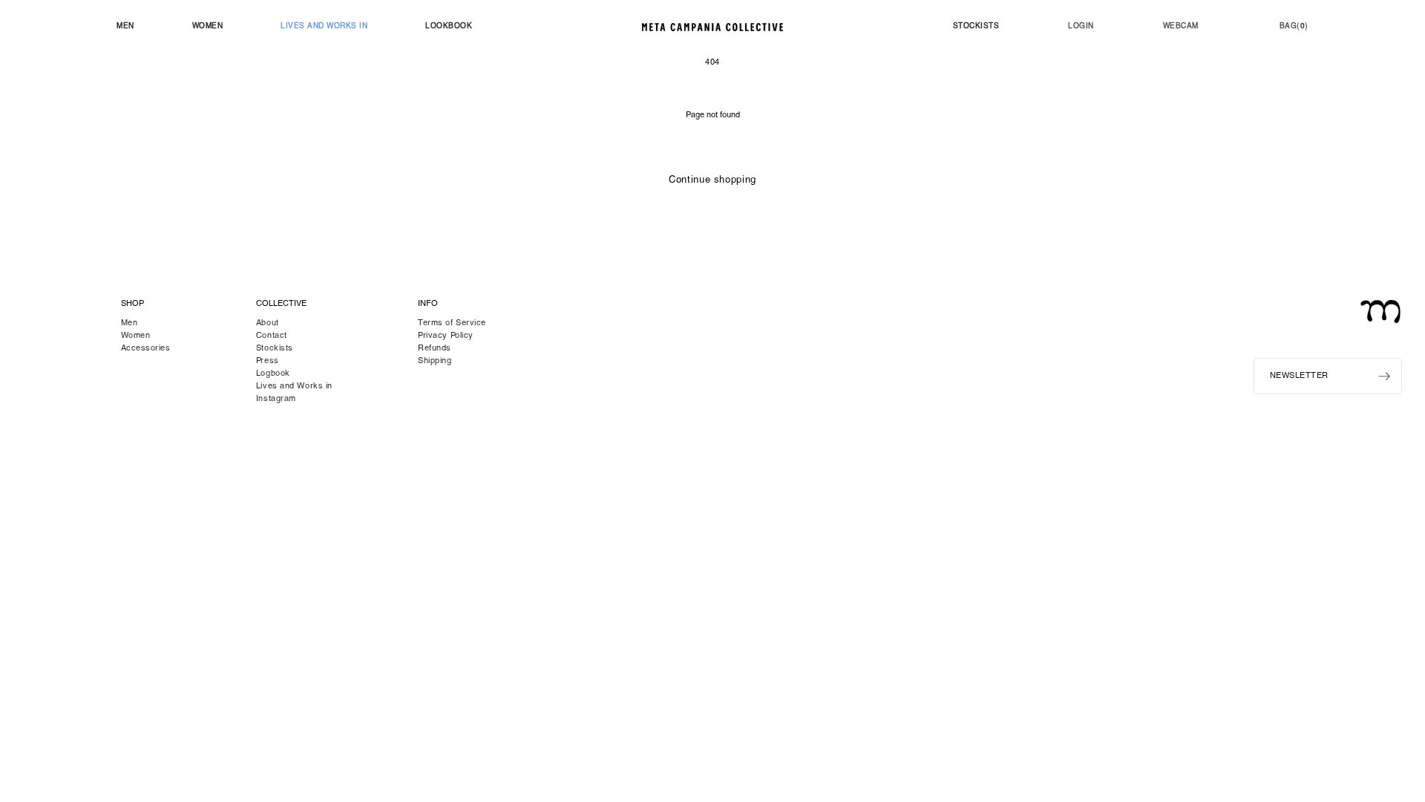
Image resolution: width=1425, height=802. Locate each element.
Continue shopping (712, 181)
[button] (125, 27)
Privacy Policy (446, 336)
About (267, 323)
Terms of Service (452, 323)
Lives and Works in (294, 386)
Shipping (434, 361)
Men (129, 323)
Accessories (146, 349)
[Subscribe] (1384, 376)
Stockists (274, 349)
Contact (271, 336)
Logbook (273, 374)
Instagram (276, 399)
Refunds (434, 349)
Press (267, 361)
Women (136, 336)
